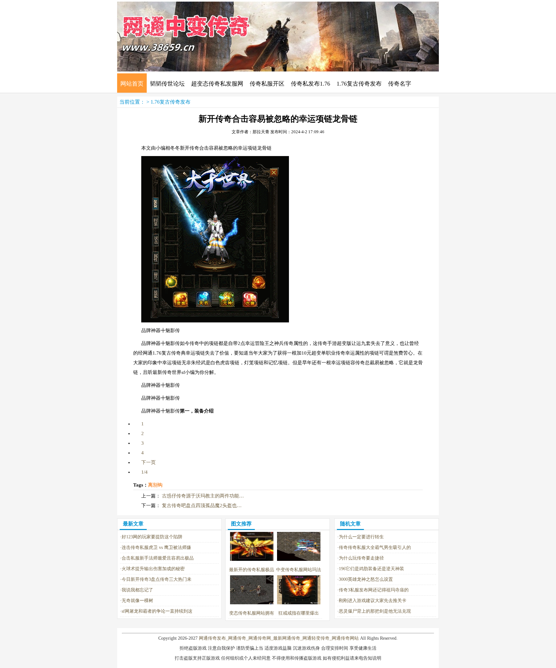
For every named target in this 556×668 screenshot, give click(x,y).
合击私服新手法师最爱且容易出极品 (158, 558)
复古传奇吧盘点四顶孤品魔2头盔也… (202, 505)
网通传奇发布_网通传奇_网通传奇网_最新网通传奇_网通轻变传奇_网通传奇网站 (279, 638)
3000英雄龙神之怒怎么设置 (366, 579)
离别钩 (155, 484)
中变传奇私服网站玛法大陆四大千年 (298, 574)
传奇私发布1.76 (310, 83)
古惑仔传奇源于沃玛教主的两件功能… (203, 495)
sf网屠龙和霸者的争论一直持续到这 (157, 611)
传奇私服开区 (267, 83)
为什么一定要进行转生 (361, 536)
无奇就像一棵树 (137, 600)
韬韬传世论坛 (167, 83)
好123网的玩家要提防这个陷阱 (152, 536)
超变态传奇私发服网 (217, 83)
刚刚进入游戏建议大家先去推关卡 (372, 600)
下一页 (148, 462)
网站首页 (132, 83)
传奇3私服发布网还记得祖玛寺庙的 (374, 590)
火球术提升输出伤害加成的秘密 (153, 568)
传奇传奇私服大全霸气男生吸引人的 (375, 547)
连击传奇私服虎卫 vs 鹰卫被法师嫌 (156, 547)
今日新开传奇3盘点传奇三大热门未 (156, 579)
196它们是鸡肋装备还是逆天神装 (371, 568)
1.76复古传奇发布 (359, 83)
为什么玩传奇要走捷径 (361, 558)
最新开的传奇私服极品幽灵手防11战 (251, 574)
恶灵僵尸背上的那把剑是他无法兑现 (375, 611)
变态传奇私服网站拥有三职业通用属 (251, 618)
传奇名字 (399, 83)
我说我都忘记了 (137, 590)
